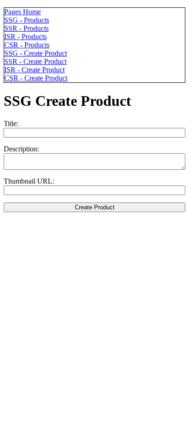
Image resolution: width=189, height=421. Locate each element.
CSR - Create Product (35, 78)
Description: (21, 149)
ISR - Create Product (34, 70)
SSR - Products (26, 28)
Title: (11, 123)
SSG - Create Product (35, 53)
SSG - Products (26, 20)
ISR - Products (25, 36)
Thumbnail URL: (29, 181)
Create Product (95, 207)
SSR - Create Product (35, 61)
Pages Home (22, 12)
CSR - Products (27, 45)
